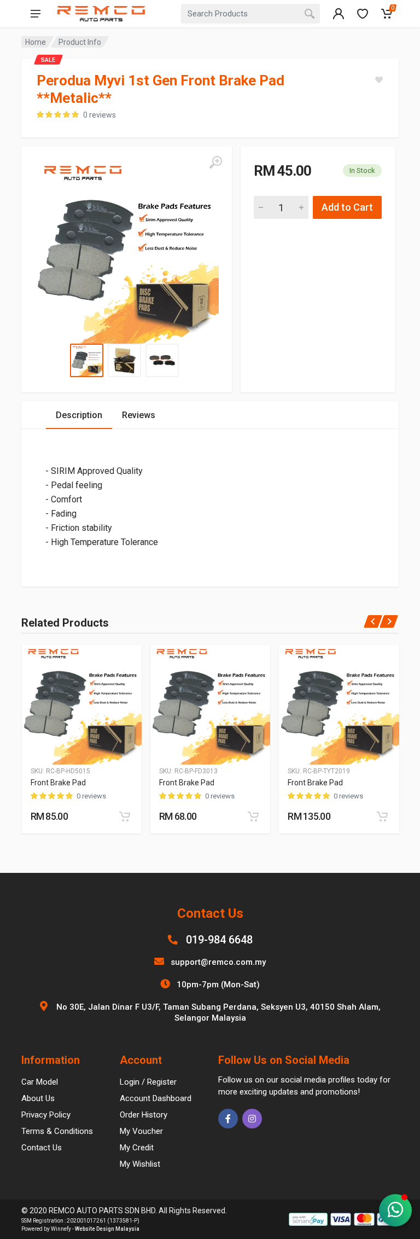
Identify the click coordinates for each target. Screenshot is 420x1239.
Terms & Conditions (57, 1131)
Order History (143, 1115)
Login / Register (148, 1082)
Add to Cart (347, 207)
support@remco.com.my (218, 962)
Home (35, 42)
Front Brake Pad (58, 782)
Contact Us (41, 1148)
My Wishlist (140, 1164)
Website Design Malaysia (107, 1229)
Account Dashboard (155, 1098)
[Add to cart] (125, 816)
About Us (38, 1098)
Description (79, 415)
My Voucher (141, 1131)
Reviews (138, 415)
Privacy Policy (46, 1115)
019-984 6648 (219, 939)
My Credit (137, 1148)
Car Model (39, 1082)
